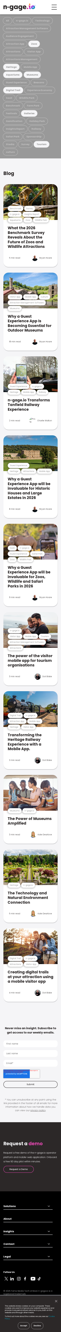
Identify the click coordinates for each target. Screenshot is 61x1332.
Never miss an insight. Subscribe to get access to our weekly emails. (30, 1030)
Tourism (42, 144)
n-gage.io (22, 20)
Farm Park (33, 105)
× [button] (55, 1301)
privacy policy (38, 1110)
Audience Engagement (20, 36)
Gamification (14, 121)
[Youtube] (34, 1280)
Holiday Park (37, 121)
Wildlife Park (26, 98)
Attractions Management (21, 59)
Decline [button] (37, 1325)
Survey (25, 144)
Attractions (13, 51)
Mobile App (30, 67)
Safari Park (12, 136)
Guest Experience (16, 82)
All (7, 20)
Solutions (9, 1206)
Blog (8, 173)
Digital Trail (13, 90)
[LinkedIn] (13, 1280)
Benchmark (13, 105)
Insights (8, 1231)
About (7, 1219)
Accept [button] (23, 1325)
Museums (32, 74)
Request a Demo (18, 1169)
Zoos (34, 44)
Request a (23, 1144)
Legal (7, 1256)
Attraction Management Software (27, 28)
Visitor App (34, 51)
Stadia (10, 144)
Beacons (39, 82)
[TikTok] (40, 1280)
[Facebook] (27, 1280)
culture (10, 152)
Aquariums (12, 74)
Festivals (11, 113)
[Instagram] (20, 1280)
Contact (8, 1244)
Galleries (29, 113)
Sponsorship (33, 136)
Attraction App (15, 44)
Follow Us (9, 1272)
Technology (42, 20)
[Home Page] (19, 7)
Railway (36, 129)
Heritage (11, 67)
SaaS (9, 98)
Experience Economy (39, 90)
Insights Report (15, 129)
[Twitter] (6, 1280)
